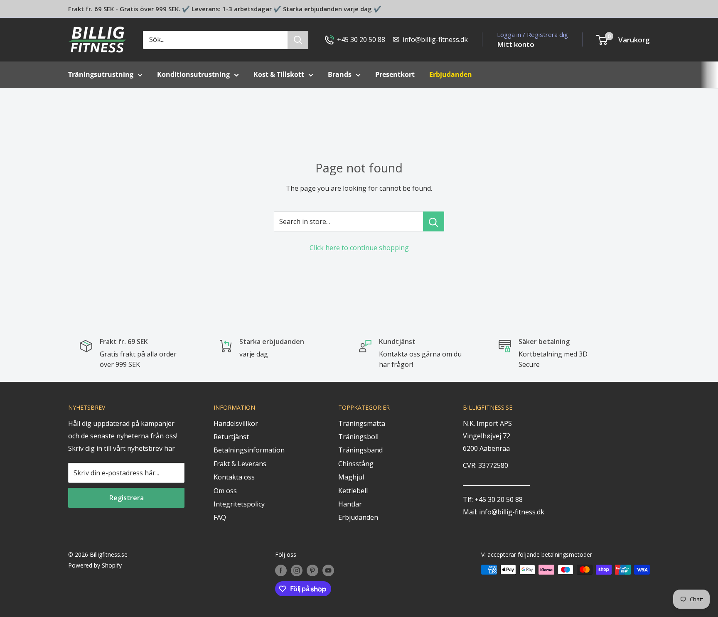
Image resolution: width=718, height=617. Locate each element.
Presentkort (395, 74)
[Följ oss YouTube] (328, 570)
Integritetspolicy (239, 504)
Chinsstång (356, 463)
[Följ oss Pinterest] (312, 570)
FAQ (220, 517)
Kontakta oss (234, 477)
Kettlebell (353, 490)
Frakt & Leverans (240, 463)
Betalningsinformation (249, 450)
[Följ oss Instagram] (296, 570)
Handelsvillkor (236, 423)
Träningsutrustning (100, 74)
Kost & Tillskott (278, 74)
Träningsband (360, 450)
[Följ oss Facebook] (281, 570)
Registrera (126, 497)
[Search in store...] (433, 221)
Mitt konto (515, 44)
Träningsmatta (361, 423)
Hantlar (350, 504)
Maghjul (351, 477)
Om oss (225, 490)
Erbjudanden (358, 517)
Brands (340, 74)
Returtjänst (231, 436)
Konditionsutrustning (193, 74)
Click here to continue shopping (359, 247)
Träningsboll (358, 436)
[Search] (298, 40)
